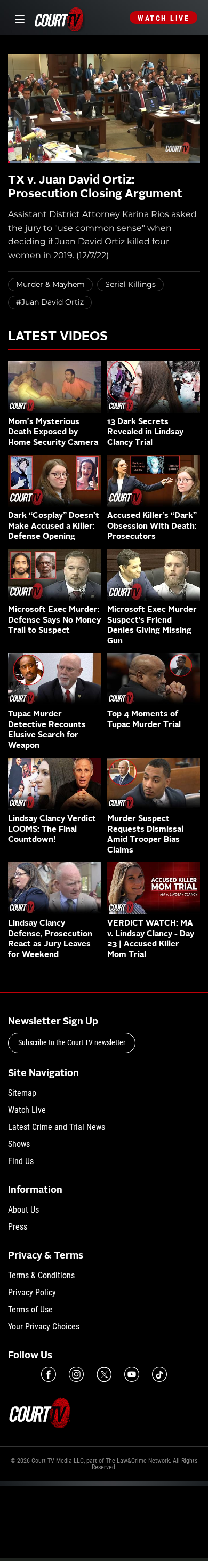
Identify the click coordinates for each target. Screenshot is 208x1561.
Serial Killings (130, 284)
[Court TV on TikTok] (159, 1374)
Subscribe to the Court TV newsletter (71, 1042)
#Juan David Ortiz (50, 302)
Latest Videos (58, 337)
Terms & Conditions (41, 1275)
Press (17, 1227)
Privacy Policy (32, 1292)
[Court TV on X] (104, 1374)
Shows (19, 1144)
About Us (23, 1210)
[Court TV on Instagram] (76, 1374)
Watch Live (163, 18)
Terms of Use (30, 1309)
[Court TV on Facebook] (48, 1374)
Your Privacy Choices (43, 1326)
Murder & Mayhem (50, 284)
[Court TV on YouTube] (131, 1374)
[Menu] (17, 18)
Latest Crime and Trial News (56, 1127)
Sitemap (22, 1093)
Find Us (21, 1161)
